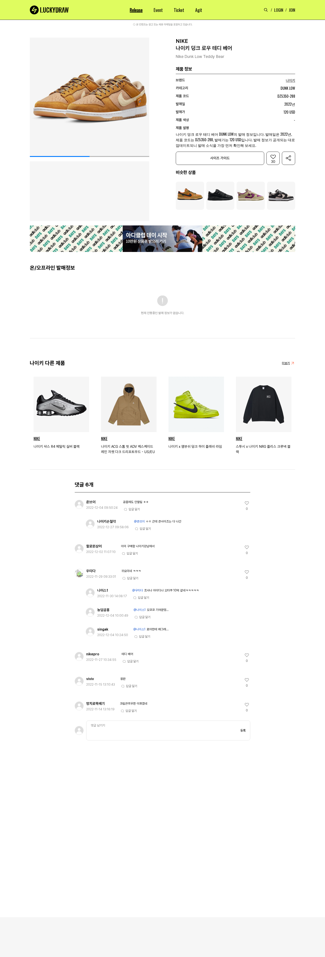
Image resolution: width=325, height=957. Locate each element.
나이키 (290, 80)
